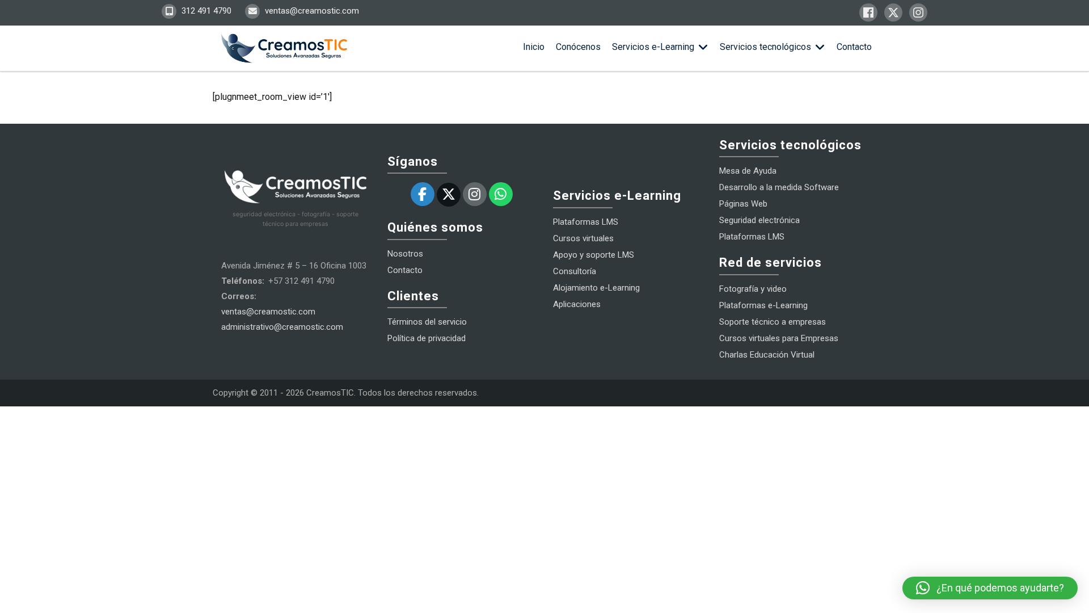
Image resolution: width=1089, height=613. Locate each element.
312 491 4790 (205, 11)
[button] (990, 588)
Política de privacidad (426, 338)
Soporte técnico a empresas (772, 322)
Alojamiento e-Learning (596, 288)
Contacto (854, 46)
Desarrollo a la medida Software (779, 187)
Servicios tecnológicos (765, 46)
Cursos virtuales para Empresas (778, 338)
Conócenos (578, 46)
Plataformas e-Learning (763, 305)
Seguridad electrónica (759, 220)
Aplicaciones (577, 304)
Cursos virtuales (583, 238)
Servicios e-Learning (653, 46)
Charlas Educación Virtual (766, 355)
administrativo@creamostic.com (282, 327)
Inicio (533, 46)
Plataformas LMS (585, 222)
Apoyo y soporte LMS (593, 255)
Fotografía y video (753, 289)
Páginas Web (743, 204)
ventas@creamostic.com (311, 11)
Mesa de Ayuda (747, 171)
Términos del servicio (427, 322)
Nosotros (405, 254)
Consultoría (574, 271)
